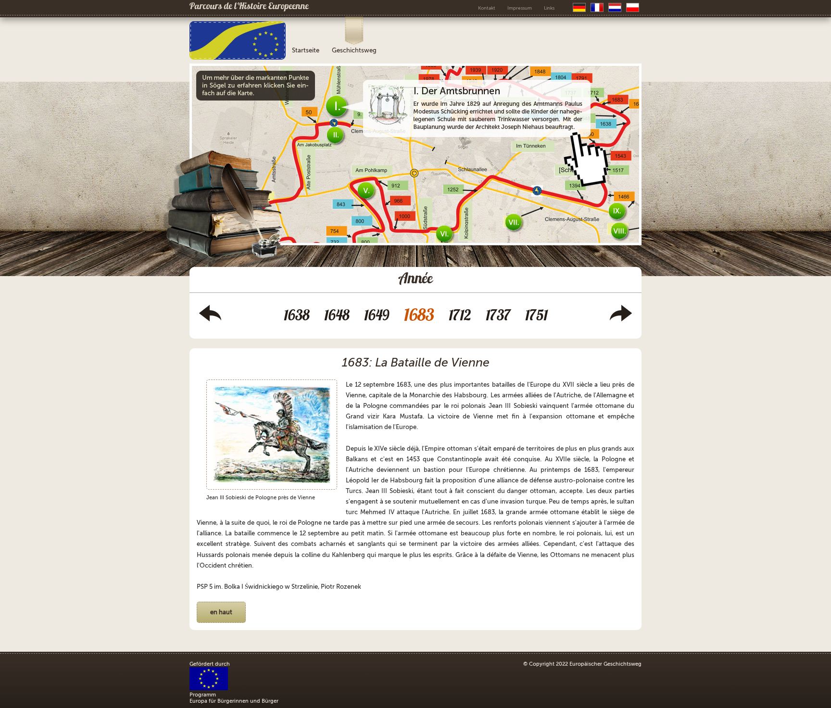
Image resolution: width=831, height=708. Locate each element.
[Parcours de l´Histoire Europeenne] (237, 57)
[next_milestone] (621, 319)
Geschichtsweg (354, 50)
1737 (498, 316)
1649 (377, 316)
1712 (460, 316)
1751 (536, 316)
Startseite (305, 50)
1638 (297, 316)
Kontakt (486, 8)
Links (549, 8)
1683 (419, 316)
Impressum (519, 8)
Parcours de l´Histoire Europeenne (249, 7)
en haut (221, 612)
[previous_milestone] (210, 319)
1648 (337, 316)
